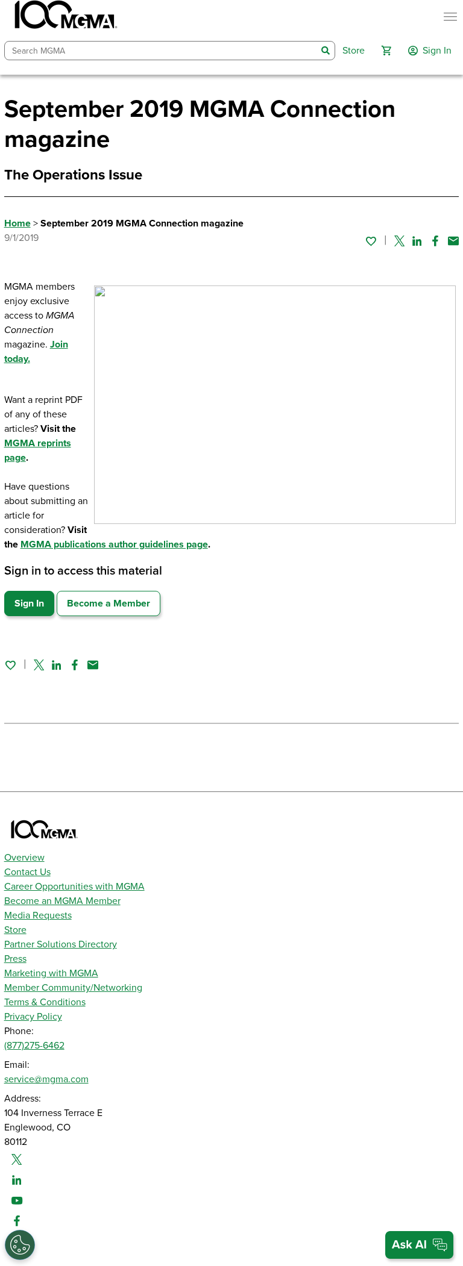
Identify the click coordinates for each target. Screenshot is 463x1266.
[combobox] (161, 51)
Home (17, 223)
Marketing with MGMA (51, 973)
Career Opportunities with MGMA (74, 887)
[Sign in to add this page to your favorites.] (371, 241)
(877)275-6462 (34, 1046)
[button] (386, 51)
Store (15, 930)
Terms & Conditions (45, 1002)
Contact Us (27, 872)
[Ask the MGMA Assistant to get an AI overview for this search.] (419, 1245)
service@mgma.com (46, 1079)
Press (15, 959)
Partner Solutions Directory (60, 944)
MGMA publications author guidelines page (114, 544)
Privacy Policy (33, 1017)
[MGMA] (64, 17)
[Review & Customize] (20, 1245)
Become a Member (108, 603)
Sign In (29, 603)
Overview (24, 858)
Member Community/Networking (73, 988)
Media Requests (38, 915)
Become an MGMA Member (62, 901)
